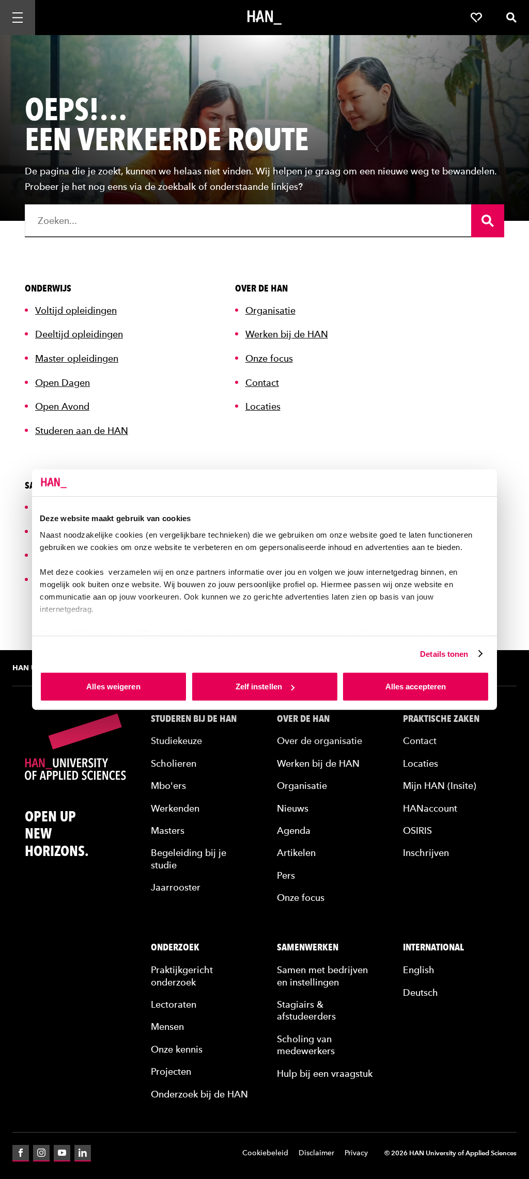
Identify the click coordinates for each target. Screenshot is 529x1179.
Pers (286, 875)
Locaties (263, 406)
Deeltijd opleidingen (79, 334)
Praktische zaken (441, 718)
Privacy (356, 1153)
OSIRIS (417, 830)
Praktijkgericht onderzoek (182, 975)
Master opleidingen (76, 358)
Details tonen (444, 653)
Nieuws (292, 808)
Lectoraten (173, 1004)
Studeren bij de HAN (194, 718)
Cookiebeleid (265, 1153)
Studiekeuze (176, 740)
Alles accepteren (415, 686)
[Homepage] (264, 17)
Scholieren (173, 763)
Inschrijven (426, 852)
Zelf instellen (259, 686)
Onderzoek (175, 947)
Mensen (167, 1026)
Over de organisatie (319, 740)
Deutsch (420, 992)
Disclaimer (316, 1153)
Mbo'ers (168, 785)
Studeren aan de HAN (81, 430)
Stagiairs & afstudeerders (306, 1010)
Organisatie (270, 310)
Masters (167, 830)
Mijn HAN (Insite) (439, 785)
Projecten (171, 1071)
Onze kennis (177, 1049)
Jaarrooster (175, 887)
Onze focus (269, 358)
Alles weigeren (113, 686)
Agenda (293, 830)
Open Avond (62, 406)
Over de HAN (303, 718)
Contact (262, 382)
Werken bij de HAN (286, 334)
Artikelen (296, 852)
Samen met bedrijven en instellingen (322, 975)
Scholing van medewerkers (306, 1044)
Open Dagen (62, 382)
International (433, 947)
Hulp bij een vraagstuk (324, 1073)
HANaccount (430, 808)
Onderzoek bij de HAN (199, 1094)
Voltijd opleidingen (76, 310)
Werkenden (175, 808)
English (418, 969)
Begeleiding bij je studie (188, 858)
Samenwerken (307, 947)
